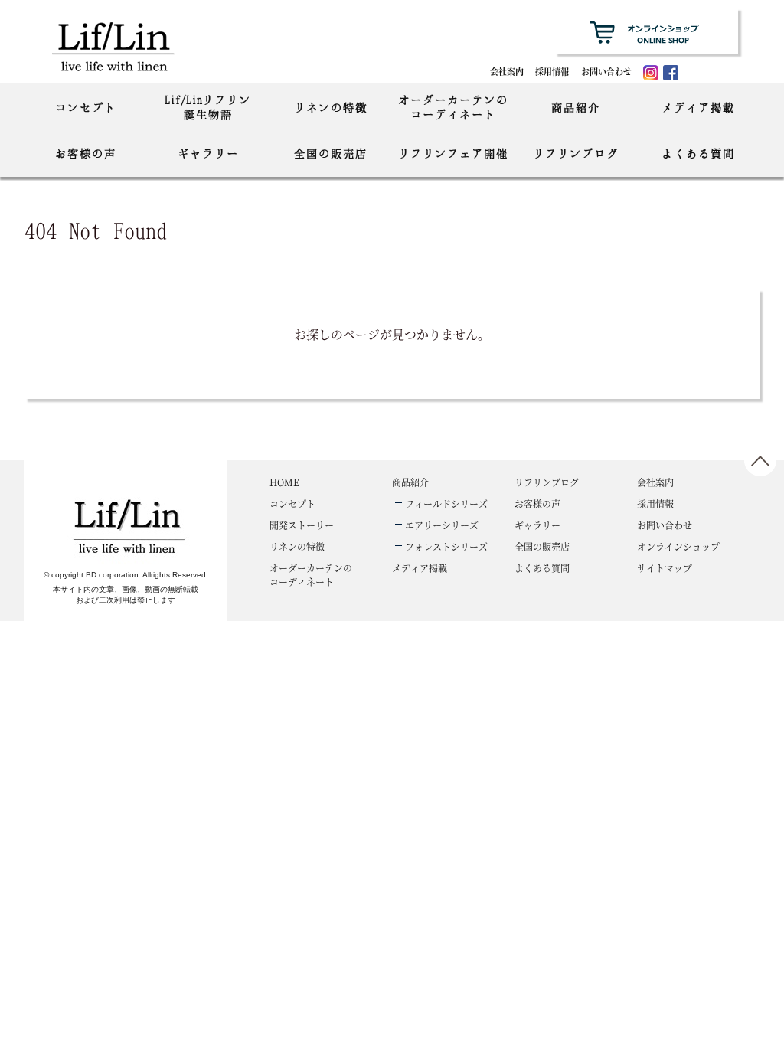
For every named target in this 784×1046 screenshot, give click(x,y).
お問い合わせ (606, 71)
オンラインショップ (678, 546)
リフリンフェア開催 (453, 153)
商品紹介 (575, 107)
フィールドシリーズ (446, 503)
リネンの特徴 (331, 107)
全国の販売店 (331, 153)
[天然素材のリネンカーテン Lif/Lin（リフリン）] (128, 45)
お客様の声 (85, 153)
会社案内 (507, 71)
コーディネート (311, 574)
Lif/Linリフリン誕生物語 (208, 106)
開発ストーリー (302, 524)
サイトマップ (664, 567)
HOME (284, 482)
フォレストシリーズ (446, 546)
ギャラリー (208, 153)
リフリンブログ (576, 153)
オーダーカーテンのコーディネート (453, 106)
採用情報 (552, 71)
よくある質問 (698, 153)
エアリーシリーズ (442, 524)
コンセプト (85, 107)
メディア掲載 (698, 107)
